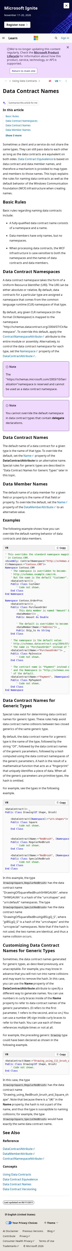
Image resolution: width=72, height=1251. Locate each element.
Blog (50, 1231)
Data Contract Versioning (19, 1189)
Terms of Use (46, 1241)
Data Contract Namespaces (21, 120)
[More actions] (66, 81)
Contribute (9, 1236)
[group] (36, 622)
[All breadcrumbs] (6, 81)
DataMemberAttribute (38, 507)
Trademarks (10, 1246)
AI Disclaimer (10, 1231)
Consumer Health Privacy (17, 1241)
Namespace (27, 351)
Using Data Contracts (24, 80)
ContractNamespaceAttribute (22, 336)
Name (27, 456)
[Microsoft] (36, 38)
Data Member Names (18, 129)
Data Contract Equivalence (35, 159)
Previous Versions (33, 1231)
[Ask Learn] (50, 81)
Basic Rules (12, 116)
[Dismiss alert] (66, 5)
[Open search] (56, 38)
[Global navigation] (3, 38)
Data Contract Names (18, 125)
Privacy (24, 1236)
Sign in (65, 38)
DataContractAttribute (18, 356)
